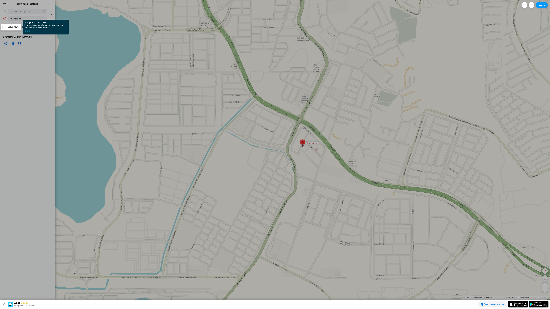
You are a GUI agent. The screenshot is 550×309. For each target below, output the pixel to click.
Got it (27, 31)
